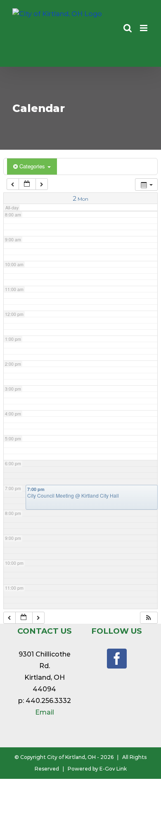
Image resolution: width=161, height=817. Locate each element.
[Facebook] (117, 659)
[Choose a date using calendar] (27, 184)
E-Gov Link (113, 769)
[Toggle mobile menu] (144, 28)
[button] (148, 617)
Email (44, 712)
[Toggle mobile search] (127, 28)
